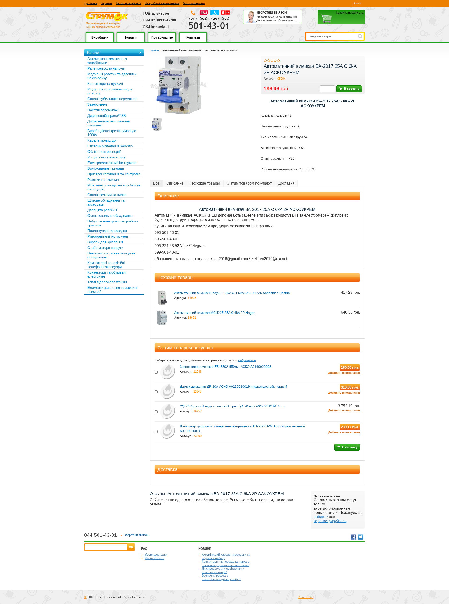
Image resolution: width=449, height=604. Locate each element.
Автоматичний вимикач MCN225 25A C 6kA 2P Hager (214, 313)
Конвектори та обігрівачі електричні (106, 274)
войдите (321, 517)
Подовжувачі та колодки (107, 231)
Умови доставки (156, 554)
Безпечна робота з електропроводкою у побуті (221, 577)
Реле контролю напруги (106, 68)
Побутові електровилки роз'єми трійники (112, 223)
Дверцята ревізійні (102, 210)
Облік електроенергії (104, 152)
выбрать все (247, 360)
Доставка (90, 3)
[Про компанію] (161, 41)
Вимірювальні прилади (105, 168)
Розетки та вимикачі (103, 180)
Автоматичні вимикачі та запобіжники (107, 61)
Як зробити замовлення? (162, 3)
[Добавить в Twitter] (360, 537)
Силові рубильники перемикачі (112, 99)
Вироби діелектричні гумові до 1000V (111, 133)
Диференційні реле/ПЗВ (106, 116)
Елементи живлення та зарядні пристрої (112, 289)
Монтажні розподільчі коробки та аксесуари (113, 187)
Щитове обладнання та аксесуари (105, 202)
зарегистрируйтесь (330, 521)
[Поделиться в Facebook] (353, 537)
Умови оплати (154, 558)
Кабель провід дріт (102, 140)
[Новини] (130, 41)
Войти (357, 3)
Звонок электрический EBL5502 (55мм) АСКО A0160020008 (225, 366)
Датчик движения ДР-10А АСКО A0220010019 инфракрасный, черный (233, 386)
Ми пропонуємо (194, 3)
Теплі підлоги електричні (107, 282)
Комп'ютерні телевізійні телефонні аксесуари (106, 265)
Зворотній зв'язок (136, 535)
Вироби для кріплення (105, 242)
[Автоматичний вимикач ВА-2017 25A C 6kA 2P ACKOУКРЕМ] (156, 124)
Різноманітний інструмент (107, 236)
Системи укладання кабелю (110, 146)
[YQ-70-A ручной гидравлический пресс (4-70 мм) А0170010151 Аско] (167, 406)
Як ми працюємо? (128, 3)
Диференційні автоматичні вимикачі (108, 123)
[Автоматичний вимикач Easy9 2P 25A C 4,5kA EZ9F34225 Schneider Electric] (162, 292)
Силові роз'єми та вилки (106, 195)
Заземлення (97, 104)
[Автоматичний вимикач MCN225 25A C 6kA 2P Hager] (162, 312)
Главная (154, 50)
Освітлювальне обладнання (110, 216)
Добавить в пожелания (344, 373)
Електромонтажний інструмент (112, 163)
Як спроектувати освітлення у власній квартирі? (223, 570)
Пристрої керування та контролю (113, 174)
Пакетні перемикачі (102, 110)
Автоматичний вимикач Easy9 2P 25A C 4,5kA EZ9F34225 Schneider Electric (232, 293)
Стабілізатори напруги (105, 248)
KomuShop (305, 597)
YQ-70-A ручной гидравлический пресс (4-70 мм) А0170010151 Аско (232, 406)
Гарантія (106, 3)
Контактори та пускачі (105, 84)
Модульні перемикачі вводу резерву (109, 91)
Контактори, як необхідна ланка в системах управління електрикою (225, 563)
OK (131, 547)
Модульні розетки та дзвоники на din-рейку (111, 76)
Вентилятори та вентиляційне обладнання (111, 255)
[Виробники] (99, 41)
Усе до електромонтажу (106, 157)
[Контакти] (193, 41)
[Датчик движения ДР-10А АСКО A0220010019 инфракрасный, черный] (167, 386)
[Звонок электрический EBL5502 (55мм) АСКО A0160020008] (167, 366)
